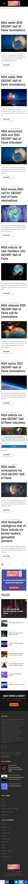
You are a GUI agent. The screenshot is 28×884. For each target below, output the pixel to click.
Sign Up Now (14, 446)
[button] (14, 437)
